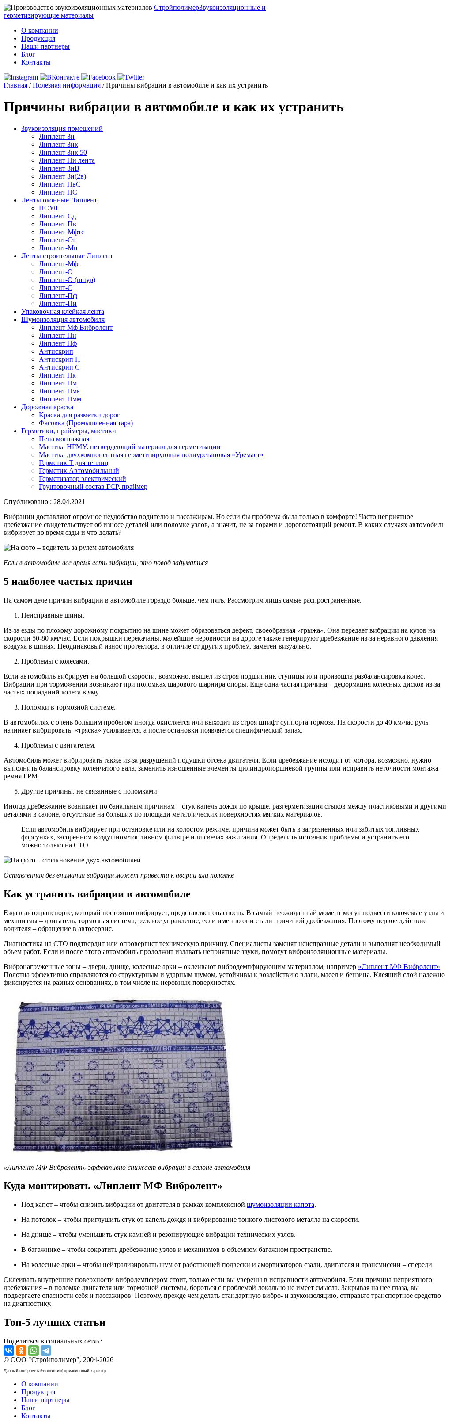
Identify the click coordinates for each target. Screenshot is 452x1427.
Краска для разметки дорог (79, 415)
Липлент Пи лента (67, 160)
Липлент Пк (57, 375)
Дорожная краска (47, 407)
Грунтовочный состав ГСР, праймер (93, 486)
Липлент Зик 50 (63, 152)
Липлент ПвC (60, 184)
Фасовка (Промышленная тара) (86, 423)
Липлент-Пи (58, 303)
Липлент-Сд (57, 216)
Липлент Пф (58, 343)
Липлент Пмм (60, 399)
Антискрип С (59, 367)
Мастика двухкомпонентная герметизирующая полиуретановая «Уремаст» (151, 454)
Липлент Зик (58, 144)
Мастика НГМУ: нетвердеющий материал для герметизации (130, 446)
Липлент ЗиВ (59, 168)
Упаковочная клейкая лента (62, 311)
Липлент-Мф (58, 263)
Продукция (38, 38)
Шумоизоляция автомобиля (63, 319)
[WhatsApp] (33, 1350)
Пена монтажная (64, 439)
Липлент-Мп (58, 248)
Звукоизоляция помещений (62, 128)
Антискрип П (59, 359)
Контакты (36, 62)
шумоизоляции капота (280, 1204)
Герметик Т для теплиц (74, 462)
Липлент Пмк (59, 391)
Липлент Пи (57, 335)
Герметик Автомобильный (79, 470)
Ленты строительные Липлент (67, 255)
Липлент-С (55, 287)
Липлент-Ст (57, 240)
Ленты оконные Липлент (59, 200)
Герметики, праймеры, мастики (68, 431)
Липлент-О (56, 271)
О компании (39, 30)
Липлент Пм (58, 383)
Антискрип (56, 351)
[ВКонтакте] (9, 1350)
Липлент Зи (57, 136)
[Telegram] (46, 1350)
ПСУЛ (48, 208)
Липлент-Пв (57, 224)
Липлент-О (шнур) (67, 279)
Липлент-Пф (58, 295)
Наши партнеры (45, 46)
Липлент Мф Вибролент (76, 327)
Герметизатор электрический (82, 478)
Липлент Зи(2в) (62, 176)
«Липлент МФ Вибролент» (399, 966)
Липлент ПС (58, 192)
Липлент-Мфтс (61, 232)
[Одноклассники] (21, 1350)
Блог (28, 54)
